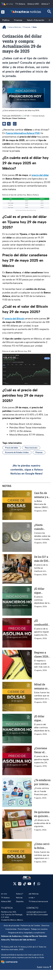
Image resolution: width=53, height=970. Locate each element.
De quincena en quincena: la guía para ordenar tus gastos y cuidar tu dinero (42, 814)
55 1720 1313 (31, 915)
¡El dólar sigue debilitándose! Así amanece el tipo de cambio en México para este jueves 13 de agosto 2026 (42, 591)
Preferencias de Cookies (30, 926)
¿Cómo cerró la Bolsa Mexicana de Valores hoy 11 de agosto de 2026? (42, 846)
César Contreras (19, 118)
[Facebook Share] (4, 124)
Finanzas (39, 452)
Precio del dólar (11, 448)
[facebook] (34, 884)
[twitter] (15, 884)
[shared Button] (14, 124)
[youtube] (29, 884)
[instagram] (19, 884)
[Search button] (49, 12)
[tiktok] (24, 884)
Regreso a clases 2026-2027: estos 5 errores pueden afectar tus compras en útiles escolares (42, 654)
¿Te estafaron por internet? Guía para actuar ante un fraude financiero (42, 782)
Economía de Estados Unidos (17, 452)
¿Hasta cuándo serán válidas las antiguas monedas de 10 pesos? (41, 527)
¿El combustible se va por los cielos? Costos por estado (42, 623)
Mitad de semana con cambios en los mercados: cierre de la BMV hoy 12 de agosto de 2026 (41, 686)
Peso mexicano (31, 448)
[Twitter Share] (9, 124)
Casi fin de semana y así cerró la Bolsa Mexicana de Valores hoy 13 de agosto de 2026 (42, 495)
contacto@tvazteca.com (36, 912)
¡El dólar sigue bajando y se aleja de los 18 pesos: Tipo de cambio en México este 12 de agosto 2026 (41, 718)
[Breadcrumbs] (5, 27)
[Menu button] (3, 12)
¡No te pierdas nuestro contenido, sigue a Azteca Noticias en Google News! (26, 469)
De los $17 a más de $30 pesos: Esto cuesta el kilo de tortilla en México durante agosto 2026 (42, 559)
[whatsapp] (38, 884)
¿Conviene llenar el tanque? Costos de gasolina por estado (42, 750)
